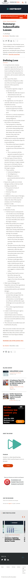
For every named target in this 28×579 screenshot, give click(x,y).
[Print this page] (13, 41)
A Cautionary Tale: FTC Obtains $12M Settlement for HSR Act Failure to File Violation (17, 382)
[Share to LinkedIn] (3, 41)
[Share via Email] (11, 41)
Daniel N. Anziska (20, 386)
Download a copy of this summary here (13, 340)
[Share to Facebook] (8, 41)
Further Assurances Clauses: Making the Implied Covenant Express (16, 396)
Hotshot (7, 36)
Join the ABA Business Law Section (24, 570)
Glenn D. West (13, 400)
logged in (10, 503)
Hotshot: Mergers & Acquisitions (9, 21)
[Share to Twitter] (6, 41)
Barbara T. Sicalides (14, 386)
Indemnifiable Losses (16, 371)
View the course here (14, 54)
